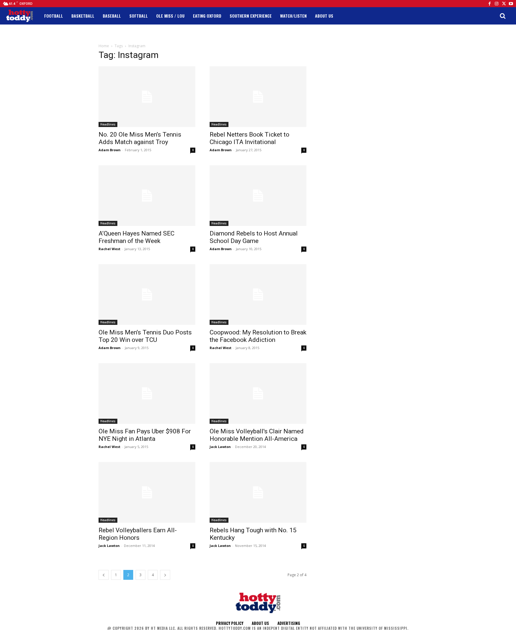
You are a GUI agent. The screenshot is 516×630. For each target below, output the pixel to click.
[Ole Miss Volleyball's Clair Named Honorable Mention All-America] (258, 393)
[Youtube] (511, 3)
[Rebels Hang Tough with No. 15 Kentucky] (258, 492)
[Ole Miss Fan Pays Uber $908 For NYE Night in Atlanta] (147, 393)
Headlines (108, 124)
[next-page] (165, 575)
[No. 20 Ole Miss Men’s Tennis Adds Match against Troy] (147, 96)
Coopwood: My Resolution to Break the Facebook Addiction (258, 336)
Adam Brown (110, 150)
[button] (502, 16)
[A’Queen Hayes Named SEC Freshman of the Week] (147, 195)
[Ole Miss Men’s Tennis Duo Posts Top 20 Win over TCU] (147, 294)
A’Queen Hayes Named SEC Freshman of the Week (136, 237)
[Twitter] (504, 3)
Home (104, 45)
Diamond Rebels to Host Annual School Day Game (254, 237)
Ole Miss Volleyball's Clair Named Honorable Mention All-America (257, 435)
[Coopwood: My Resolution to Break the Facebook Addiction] (258, 294)
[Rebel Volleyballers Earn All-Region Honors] (147, 492)
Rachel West (109, 249)
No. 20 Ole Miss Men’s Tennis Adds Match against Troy (140, 138)
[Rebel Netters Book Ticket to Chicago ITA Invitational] (258, 96)
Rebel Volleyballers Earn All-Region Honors (138, 534)
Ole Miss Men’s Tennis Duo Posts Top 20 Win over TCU (145, 336)
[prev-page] (104, 575)
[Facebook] (489, 3)
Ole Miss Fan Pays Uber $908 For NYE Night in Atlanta (145, 435)
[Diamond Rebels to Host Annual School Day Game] (258, 195)
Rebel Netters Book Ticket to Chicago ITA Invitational (249, 138)
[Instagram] (496, 3)
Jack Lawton (220, 446)
